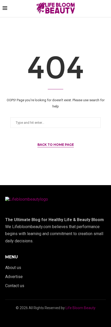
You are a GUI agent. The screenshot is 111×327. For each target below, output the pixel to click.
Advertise (14, 277)
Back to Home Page (55, 145)
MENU (11, 257)
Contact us (14, 286)
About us (13, 268)
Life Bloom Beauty (81, 308)
